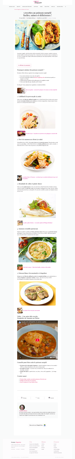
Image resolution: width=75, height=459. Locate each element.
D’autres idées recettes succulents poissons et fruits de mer (33, 379)
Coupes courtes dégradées (34, 444)
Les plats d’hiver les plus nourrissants (31, 310)
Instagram (13, 449)
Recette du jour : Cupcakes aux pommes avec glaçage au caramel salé (41, 133)
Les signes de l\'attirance (33, 452)
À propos (55, 447)
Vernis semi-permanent (33, 451)
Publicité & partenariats (58, 452)
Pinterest (18, 449)
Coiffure (36, 6)
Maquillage (12, 6)
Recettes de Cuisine (25, 9)
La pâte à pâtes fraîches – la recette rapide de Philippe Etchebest (37, 223)
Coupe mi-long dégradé (33, 447)
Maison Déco (60, 6)
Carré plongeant (32, 449)
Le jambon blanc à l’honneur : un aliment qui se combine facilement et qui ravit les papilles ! (40, 177)
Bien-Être (47, 6)
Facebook (22, 449)
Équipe (55, 445)
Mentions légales (57, 449)
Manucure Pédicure (27, 6)
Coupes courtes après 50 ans (34, 445)
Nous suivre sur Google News (36, 425)
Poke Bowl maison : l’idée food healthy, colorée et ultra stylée (37, 267)
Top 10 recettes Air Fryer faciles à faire (29, 382)
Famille (53, 6)
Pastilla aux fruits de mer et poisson (28, 380)
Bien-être (43, 447)
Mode (41, 6)
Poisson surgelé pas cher (39, 77)
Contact (55, 444)
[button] (65, 6)
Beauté (18, 6)
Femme (16, 442)
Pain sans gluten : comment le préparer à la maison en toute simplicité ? (41, 90)
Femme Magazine (17, 9)
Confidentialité (56, 451)
